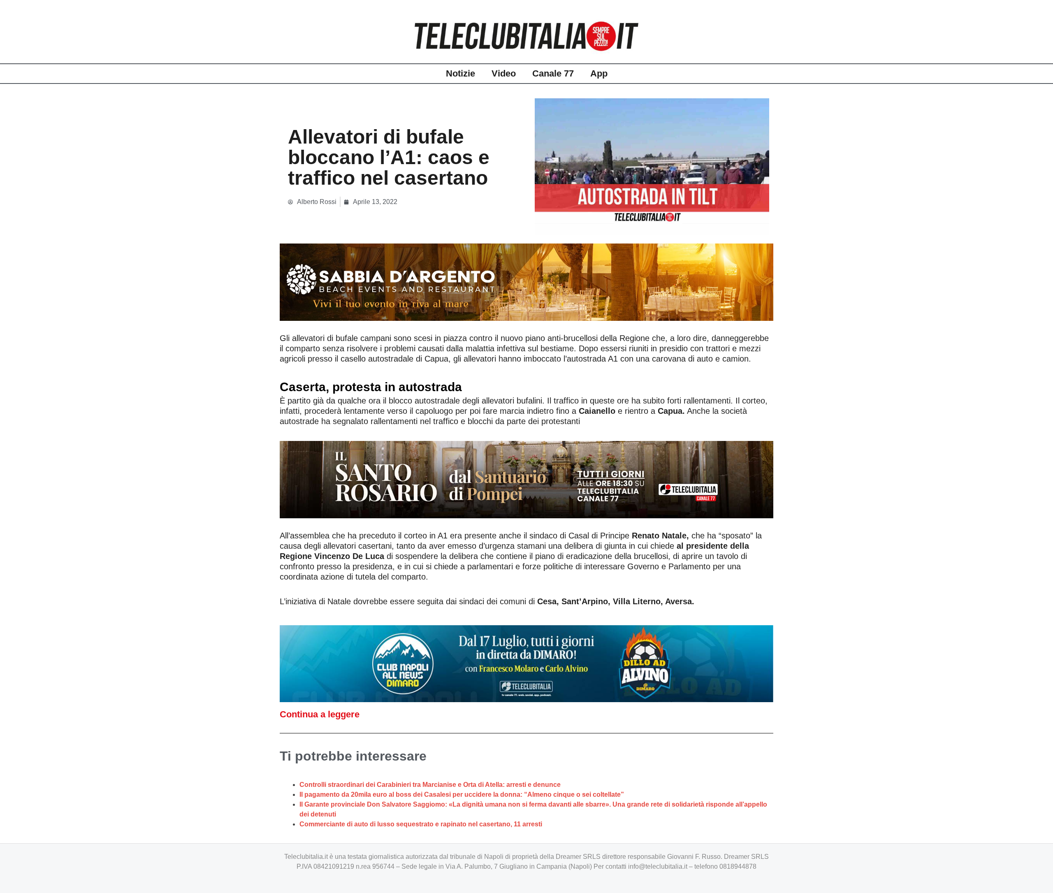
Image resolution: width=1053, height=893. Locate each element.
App (599, 73)
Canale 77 (553, 73)
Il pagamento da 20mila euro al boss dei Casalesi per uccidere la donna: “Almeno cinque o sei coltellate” (461, 794)
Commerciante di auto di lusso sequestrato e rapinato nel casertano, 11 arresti (420, 824)
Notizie (460, 73)
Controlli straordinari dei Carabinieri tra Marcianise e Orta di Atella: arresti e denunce (430, 784)
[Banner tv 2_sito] (526, 478)
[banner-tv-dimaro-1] (526, 663)
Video (504, 73)
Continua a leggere (320, 714)
